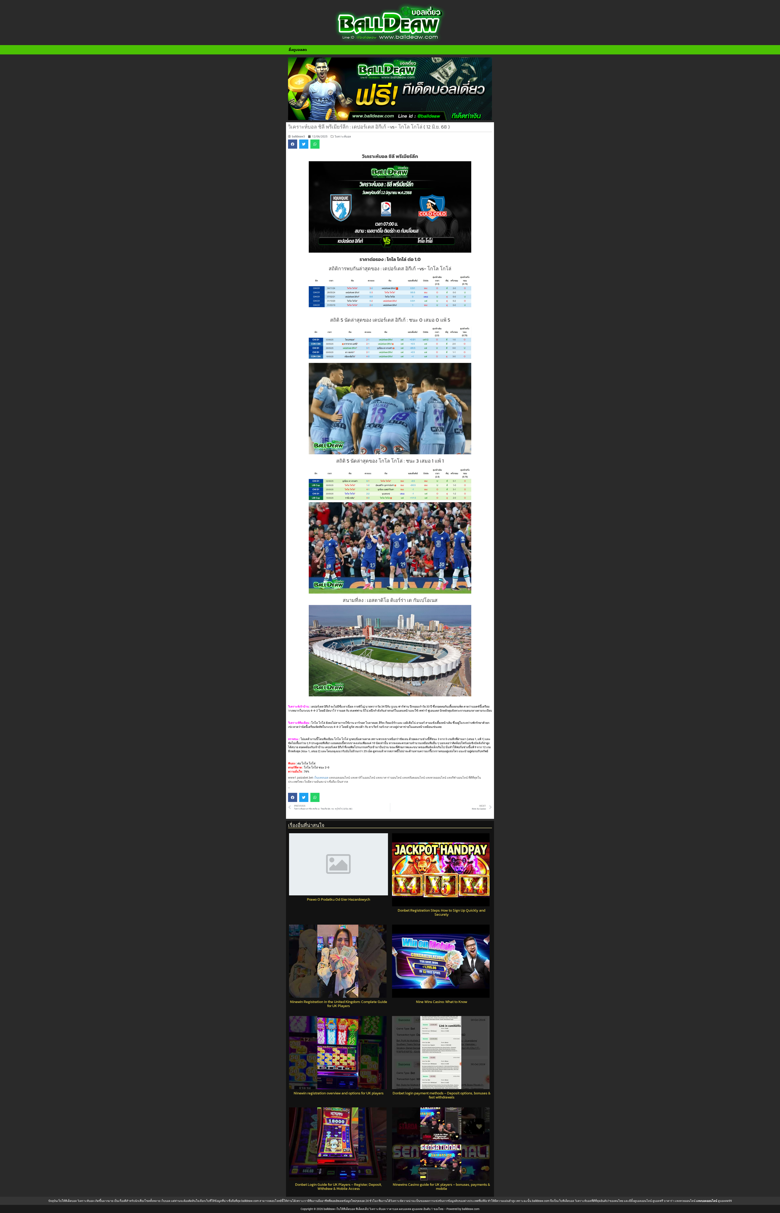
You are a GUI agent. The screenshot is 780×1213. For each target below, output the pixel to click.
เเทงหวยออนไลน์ (685, 1200)
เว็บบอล (165, 1200)
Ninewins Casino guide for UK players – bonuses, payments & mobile (441, 1187)
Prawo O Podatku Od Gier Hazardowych (338, 899)
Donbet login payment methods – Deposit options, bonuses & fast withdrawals (442, 1095)
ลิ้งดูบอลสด (298, 49)
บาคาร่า (669, 1200)
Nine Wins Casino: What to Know (441, 1002)
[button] (292, 144)
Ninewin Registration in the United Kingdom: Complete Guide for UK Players (338, 1004)
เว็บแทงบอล (321, 777)
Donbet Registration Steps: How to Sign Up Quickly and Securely (441, 912)
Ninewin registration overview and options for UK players (339, 1093)
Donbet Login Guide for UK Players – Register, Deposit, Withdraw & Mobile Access (338, 1187)
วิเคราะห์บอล (343, 136)
